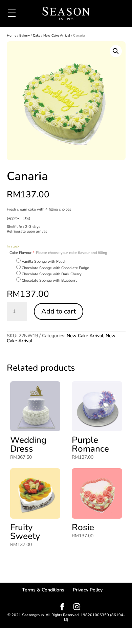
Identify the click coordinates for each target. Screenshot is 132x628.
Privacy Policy (88, 590)
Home (11, 35)
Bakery (24, 35)
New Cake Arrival (56, 35)
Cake (36, 35)
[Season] (66, 14)
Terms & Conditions (43, 590)
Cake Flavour (58, 252)
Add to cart (58, 311)
